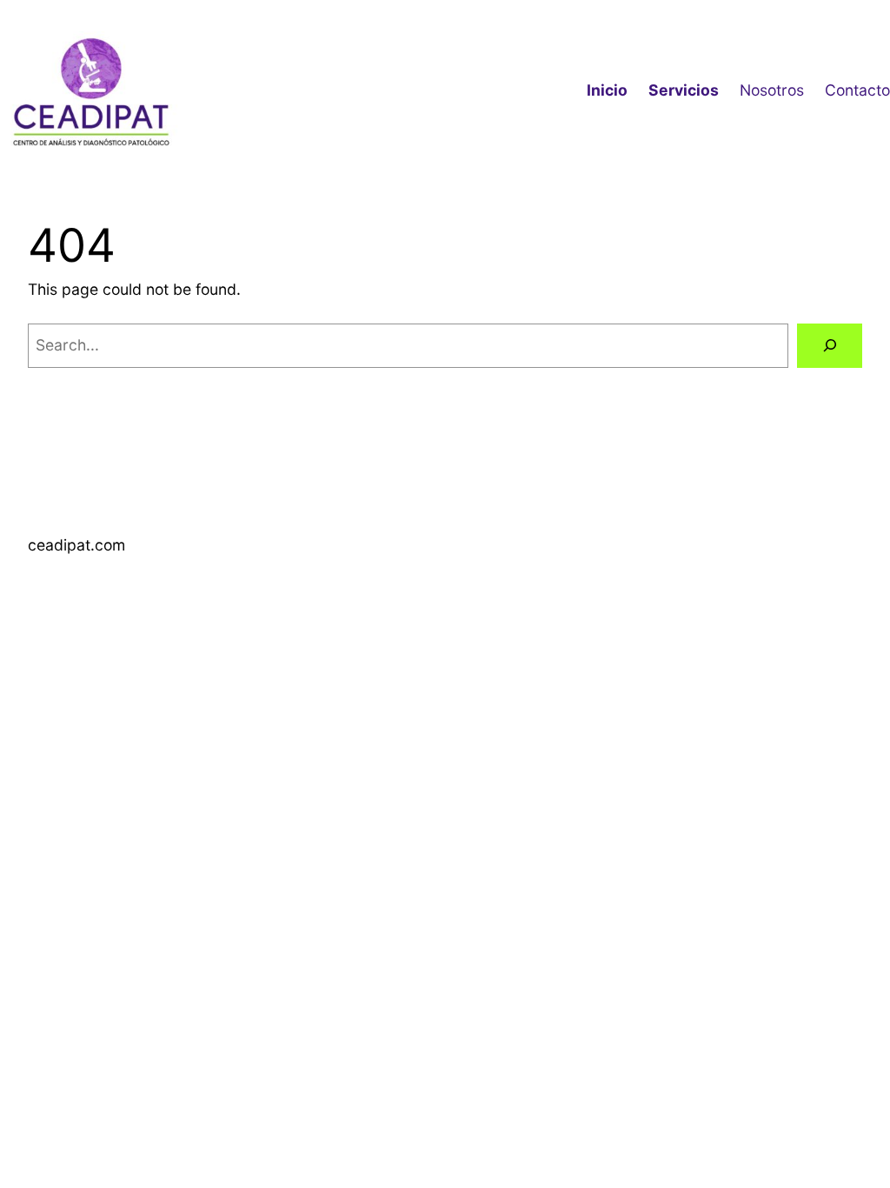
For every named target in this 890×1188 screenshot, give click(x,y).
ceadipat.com (76, 545)
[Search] (829, 346)
